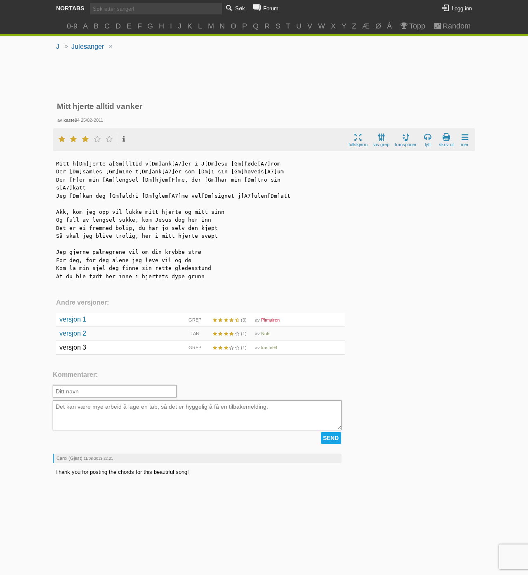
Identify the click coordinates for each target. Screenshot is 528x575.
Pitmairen (270, 319)
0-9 (72, 26)
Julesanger (87, 46)
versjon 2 (72, 333)
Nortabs (70, 8)
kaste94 (72, 120)
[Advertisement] (264, 76)
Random (453, 26)
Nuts (266, 333)
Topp (417, 26)
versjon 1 (72, 319)
